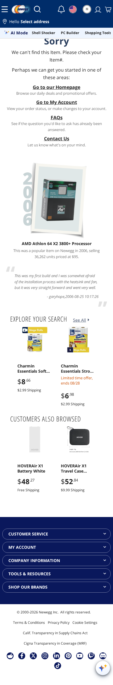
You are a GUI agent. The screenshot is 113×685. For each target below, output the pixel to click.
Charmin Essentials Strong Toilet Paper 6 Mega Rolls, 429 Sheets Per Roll (78, 368)
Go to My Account (56, 102)
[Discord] (103, 655)
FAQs (57, 117)
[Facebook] (21, 655)
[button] (56, 22)
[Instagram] (45, 655)
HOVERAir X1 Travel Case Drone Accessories (74, 468)
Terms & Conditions (29, 622)
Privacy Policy (59, 622)
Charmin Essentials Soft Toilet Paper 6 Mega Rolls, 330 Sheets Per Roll (32, 368)
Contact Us (56, 138)
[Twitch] (91, 655)
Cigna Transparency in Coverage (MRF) (55, 643)
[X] (33, 655)
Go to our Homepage (56, 87)
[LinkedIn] (56, 655)
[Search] (37, 9)
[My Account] (97, 9)
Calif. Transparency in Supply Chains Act (55, 632)
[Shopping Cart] (107, 9)
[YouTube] (80, 655)
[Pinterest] (68, 655)
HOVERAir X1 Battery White (31, 468)
